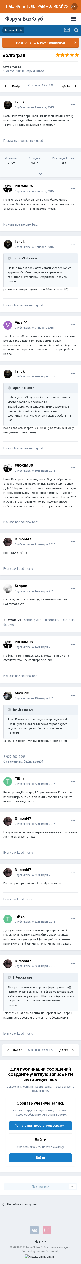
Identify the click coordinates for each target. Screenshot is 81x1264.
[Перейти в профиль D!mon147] (7, 542)
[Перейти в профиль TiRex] (7, 781)
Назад (15, 86)
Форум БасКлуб (24, 19)
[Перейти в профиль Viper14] (7, 325)
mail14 (16, 66)
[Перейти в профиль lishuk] (7, 105)
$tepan (21, 586)
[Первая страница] (6, 86)
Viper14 (21, 322)
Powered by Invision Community (41, 1251)
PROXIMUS (24, 186)
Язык (39, 1241)
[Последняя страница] (75, 86)
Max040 (22, 693)
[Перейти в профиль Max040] (7, 696)
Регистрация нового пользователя (40, 1125)
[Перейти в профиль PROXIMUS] (7, 188)
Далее (65, 86)
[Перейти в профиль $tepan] (7, 588)
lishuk (20, 102)
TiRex (20, 779)
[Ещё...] (73, 104)
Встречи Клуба (34, 71)
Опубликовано (34, 107)
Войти (40, 1157)
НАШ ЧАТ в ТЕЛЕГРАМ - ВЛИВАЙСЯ (37, 6)
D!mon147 (23, 539)
